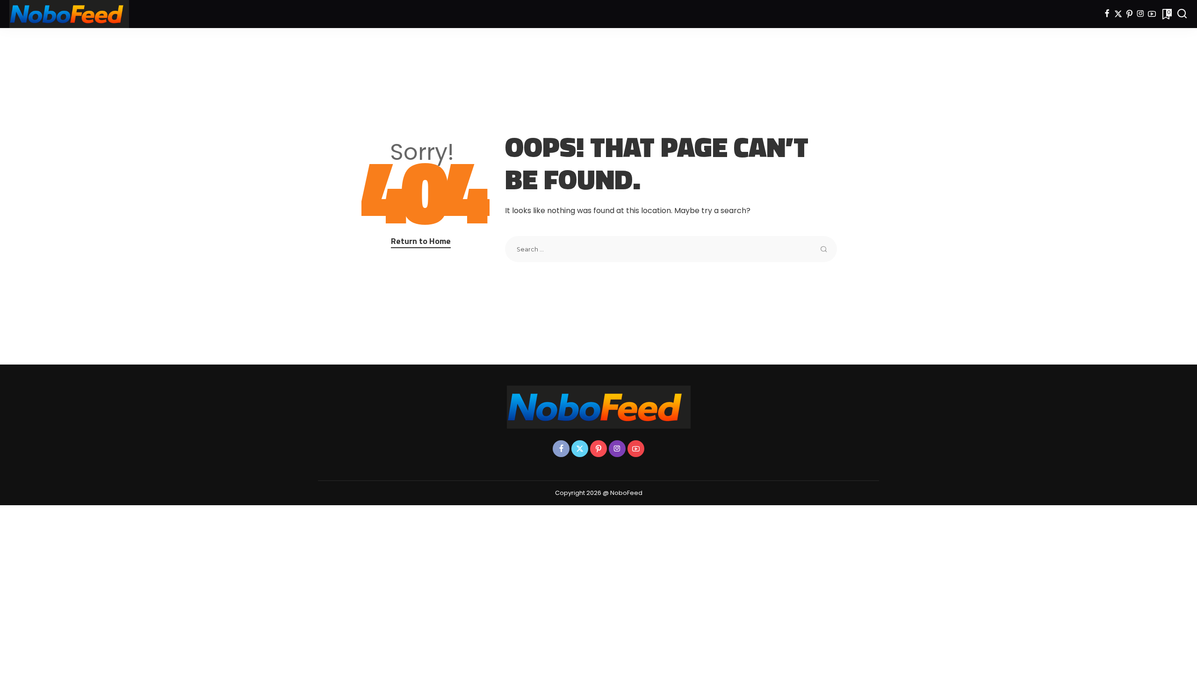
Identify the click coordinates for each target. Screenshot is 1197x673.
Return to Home (421, 241)
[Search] (1182, 14)
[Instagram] (1141, 14)
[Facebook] (1107, 14)
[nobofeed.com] (69, 14)
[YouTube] (1152, 14)
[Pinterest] (1129, 14)
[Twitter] (1118, 14)
